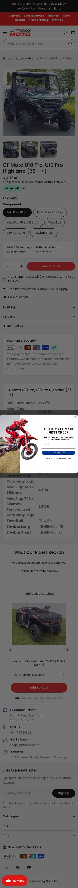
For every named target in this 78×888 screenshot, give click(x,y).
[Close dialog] (76, 417)
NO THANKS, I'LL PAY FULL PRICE (58, 458)
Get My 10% (58, 453)
